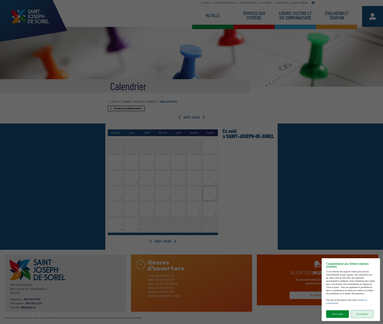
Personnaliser (362, 314)
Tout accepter (337, 314)
